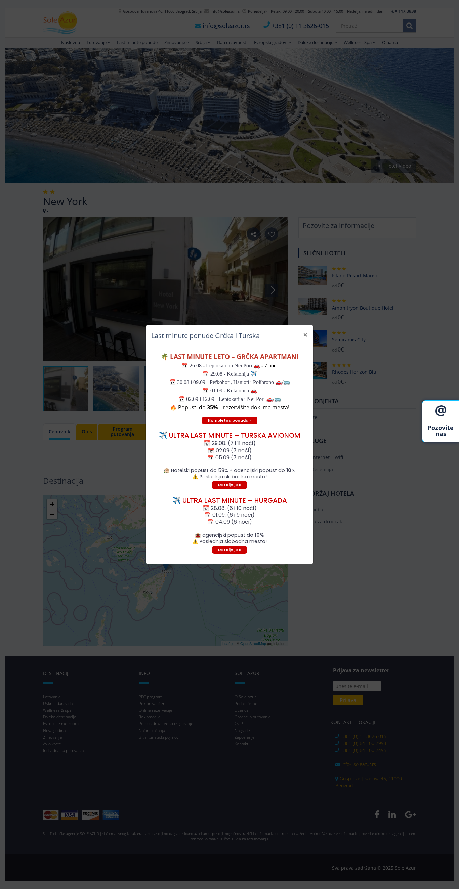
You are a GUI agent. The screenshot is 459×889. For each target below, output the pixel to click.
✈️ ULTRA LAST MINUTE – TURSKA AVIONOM (229, 435)
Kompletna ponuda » (229, 420)
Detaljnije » (229, 484)
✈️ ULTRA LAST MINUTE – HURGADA (229, 500)
